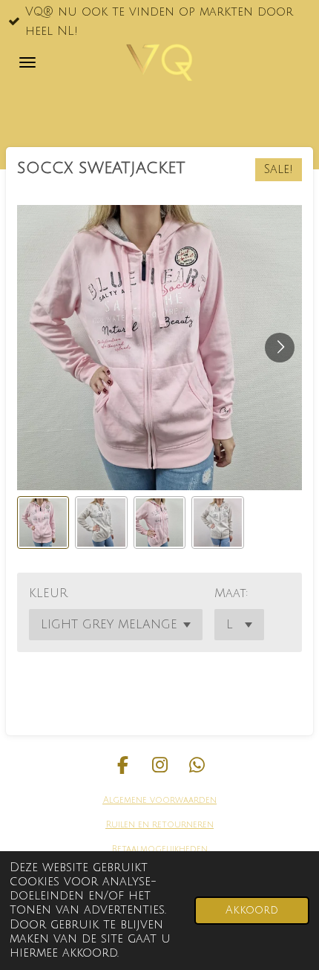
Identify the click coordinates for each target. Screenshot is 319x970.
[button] (43, 522)
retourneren (181, 825)
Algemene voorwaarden (160, 800)
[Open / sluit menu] (27, 62)
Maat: (231, 593)
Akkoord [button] (252, 910)
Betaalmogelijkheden (160, 849)
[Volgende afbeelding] (280, 347)
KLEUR (48, 593)
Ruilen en (127, 825)
